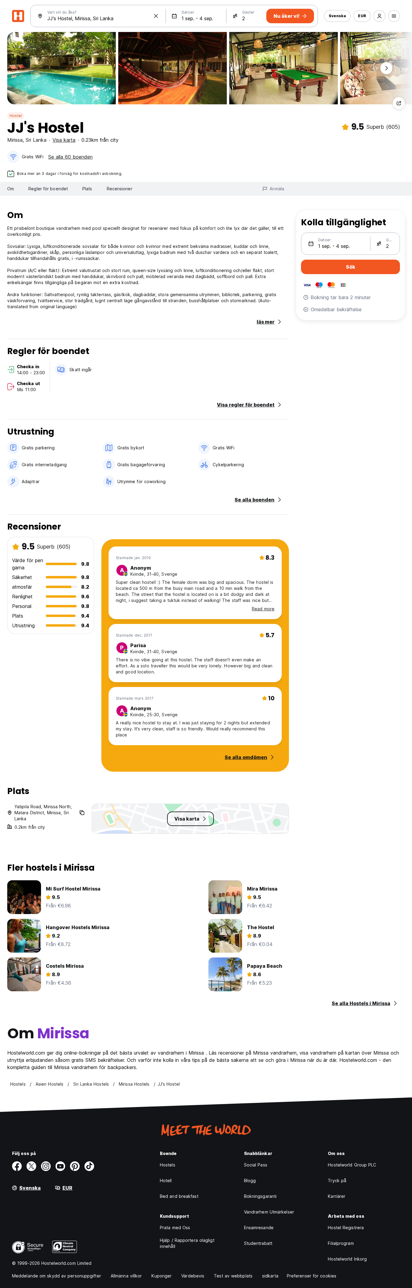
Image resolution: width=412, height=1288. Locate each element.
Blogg (250, 1180)
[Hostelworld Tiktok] (89, 1166)
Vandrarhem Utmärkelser (269, 1211)
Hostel (16, 115)
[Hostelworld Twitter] (31, 1166)
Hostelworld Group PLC (352, 1164)
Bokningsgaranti (260, 1196)
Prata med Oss (175, 1227)
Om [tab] (10, 188)
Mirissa (15, 140)
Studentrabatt (258, 1243)
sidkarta (270, 1275)
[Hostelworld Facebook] (17, 1166)
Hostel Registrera (346, 1227)
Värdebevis (192, 1275)
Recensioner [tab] (119, 188)
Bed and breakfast (179, 1196)
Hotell (166, 1180)
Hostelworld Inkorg (347, 1258)
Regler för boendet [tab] (48, 188)
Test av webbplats (233, 1275)
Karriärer (336, 1196)
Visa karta (63, 140)
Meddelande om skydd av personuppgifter (56, 1275)
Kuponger (161, 1275)
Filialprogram (340, 1243)
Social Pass (255, 1164)
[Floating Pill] (386, 68)
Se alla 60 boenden (70, 157)
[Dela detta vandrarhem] (399, 103)
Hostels (167, 1164)
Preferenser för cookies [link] (311, 1275)
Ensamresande (259, 1227)
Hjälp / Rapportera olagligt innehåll (187, 1243)
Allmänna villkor (126, 1275)
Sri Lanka (36, 140)
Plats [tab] (87, 188)
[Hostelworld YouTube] (60, 1166)
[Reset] (156, 16)
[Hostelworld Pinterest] (75, 1166)
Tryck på (337, 1180)
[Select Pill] (379, 16)
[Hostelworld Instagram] (46, 1166)
